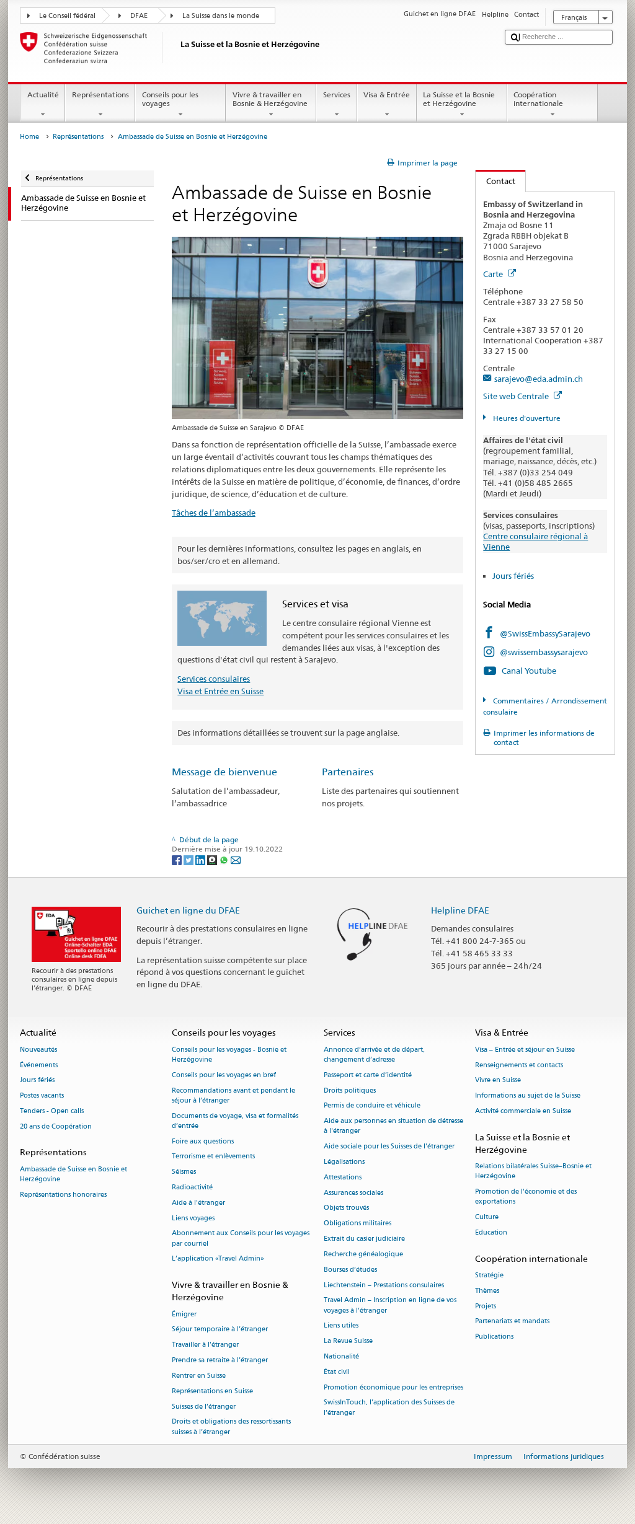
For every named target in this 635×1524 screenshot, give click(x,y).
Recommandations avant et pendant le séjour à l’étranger (233, 1095)
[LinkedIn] (201, 859)
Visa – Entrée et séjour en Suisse (525, 1050)
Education (491, 1232)
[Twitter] (189, 859)
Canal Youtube (529, 671)
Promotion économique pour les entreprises (393, 1387)
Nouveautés (38, 1050)
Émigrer (184, 1314)
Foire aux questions (203, 1141)
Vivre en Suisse (498, 1081)
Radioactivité (192, 1187)
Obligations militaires (357, 1224)
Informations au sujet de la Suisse (527, 1096)
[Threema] (213, 859)
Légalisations (344, 1162)
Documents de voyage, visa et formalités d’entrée (235, 1121)
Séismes (184, 1172)
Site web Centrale (517, 396)
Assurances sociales (353, 1193)
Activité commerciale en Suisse (523, 1111)
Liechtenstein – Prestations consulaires (384, 1285)
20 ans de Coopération (56, 1126)
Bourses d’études (350, 1270)
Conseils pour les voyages (170, 99)
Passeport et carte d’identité (368, 1075)
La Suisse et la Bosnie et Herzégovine (459, 99)
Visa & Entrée (386, 94)
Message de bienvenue (224, 772)
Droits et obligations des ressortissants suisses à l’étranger (231, 1427)
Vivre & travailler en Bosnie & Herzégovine (270, 99)
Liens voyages (193, 1218)
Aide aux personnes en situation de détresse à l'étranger (393, 1126)
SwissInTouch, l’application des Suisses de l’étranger (389, 1408)
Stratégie (489, 1275)
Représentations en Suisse (212, 1391)
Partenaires (347, 772)
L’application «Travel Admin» (218, 1259)
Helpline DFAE (460, 910)
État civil (337, 1372)
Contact (495, 181)
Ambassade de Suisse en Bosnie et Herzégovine (73, 1174)
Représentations (100, 94)
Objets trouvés (346, 1208)
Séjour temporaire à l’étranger (220, 1330)
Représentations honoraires (63, 1195)
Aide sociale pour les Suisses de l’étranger (389, 1147)
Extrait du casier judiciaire (364, 1239)
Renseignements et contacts (519, 1065)
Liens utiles (341, 1326)
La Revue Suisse (348, 1341)
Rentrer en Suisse (199, 1376)
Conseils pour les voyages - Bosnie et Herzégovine (229, 1055)
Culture (487, 1217)
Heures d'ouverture (525, 418)
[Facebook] (178, 859)
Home (29, 137)
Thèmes (487, 1291)
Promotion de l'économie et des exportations (526, 1197)
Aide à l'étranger (198, 1203)
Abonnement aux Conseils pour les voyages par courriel (240, 1239)
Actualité (43, 94)
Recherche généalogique (363, 1254)
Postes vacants (42, 1096)
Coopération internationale (538, 99)
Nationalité (341, 1356)
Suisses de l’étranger (204, 1407)
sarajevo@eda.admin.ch (538, 379)
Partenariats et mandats (512, 1322)
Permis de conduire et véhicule (372, 1106)
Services (336, 94)
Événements (39, 1065)
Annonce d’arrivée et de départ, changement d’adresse (374, 1055)
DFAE (139, 16)
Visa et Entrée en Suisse (220, 691)
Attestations (343, 1177)
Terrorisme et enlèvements (213, 1157)
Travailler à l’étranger (205, 1345)
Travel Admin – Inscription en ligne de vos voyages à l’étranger (390, 1306)
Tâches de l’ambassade (213, 513)
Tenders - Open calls (52, 1111)
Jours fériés (513, 576)
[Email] (236, 859)
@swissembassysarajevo (544, 652)
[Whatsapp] (225, 859)
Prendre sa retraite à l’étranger (220, 1360)
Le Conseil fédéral (67, 16)
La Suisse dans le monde (220, 16)
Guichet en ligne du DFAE (188, 910)
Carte (494, 274)
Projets (485, 1306)
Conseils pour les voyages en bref (224, 1075)
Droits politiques (350, 1090)
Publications (494, 1337)
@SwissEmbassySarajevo (545, 633)
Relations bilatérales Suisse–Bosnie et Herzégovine (533, 1172)
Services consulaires (213, 679)
